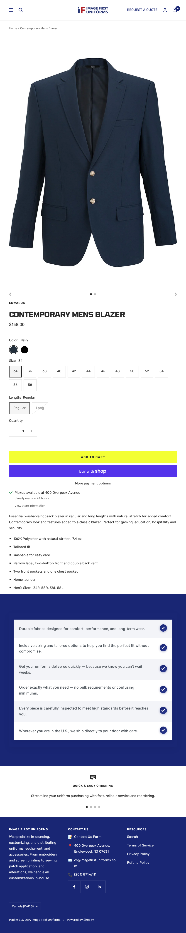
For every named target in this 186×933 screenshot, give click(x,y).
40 (59, 371)
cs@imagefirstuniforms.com (95, 863)
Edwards (17, 303)
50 (132, 371)
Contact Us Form (87, 837)
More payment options (93, 483)
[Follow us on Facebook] (74, 887)
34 (15, 371)
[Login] (165, 10)
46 (103, 371)
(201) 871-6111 (85, 874)
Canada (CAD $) (23, 906)
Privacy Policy (138, 854)
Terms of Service (140, 845)
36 (30, 371)
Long (40, 408)
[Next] (175, 294)
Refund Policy (138, 863)
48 (117, 371)
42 (74, 371)
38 (44, 371)
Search (132, 837)
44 (88, 371)
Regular (19, 408)
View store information (30, 505)
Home (13, 28)
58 (30, 385)
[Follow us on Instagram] (87, 887)
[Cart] (174, 10)
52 (147, 371)
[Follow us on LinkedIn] (99, 887)
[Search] (21, 10)
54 (161, 371)
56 (15, 385)
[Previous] (11, 294)
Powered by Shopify (80, 919)
